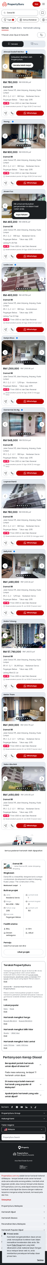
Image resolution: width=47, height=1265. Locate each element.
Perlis (6, 1009)
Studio (6, 1033)
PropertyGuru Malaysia (12, 1206)
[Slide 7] (29, 145)
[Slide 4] (23, 75)
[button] (5, 27)
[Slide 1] (17, 75)
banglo (34, 977)
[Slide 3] (21, 75)
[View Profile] (23, 52)
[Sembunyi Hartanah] (36, 128)
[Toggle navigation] (43, 4)
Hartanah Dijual (9, 1212)
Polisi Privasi (17, 1245)
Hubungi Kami (8, 1118)
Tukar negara (8, 1125)
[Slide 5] (25, 75)
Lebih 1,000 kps (22, 1045)
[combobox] (22, 12)
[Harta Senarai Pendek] (41, 128)
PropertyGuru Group (11, 1113)
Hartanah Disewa (9, 1218)
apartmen (20, 977)
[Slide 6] (27, 75)
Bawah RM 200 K (10, 1021)
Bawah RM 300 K (25, 1021)
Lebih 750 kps (9, 1045)
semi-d (27, 977)
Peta (36, 44)
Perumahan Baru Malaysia (13, 1224)
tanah (6, 979)
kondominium (9, 977)
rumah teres (33, 975)
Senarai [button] (14, 44)
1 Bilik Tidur (15, 1033)
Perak (12, 1009)
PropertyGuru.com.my (10, 1176)
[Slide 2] (19, 75)
